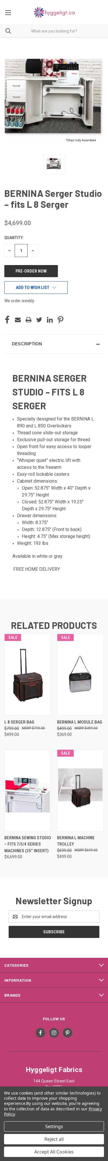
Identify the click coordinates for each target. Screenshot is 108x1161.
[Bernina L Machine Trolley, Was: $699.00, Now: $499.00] (80, 790)
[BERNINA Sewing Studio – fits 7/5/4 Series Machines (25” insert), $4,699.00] (27, 790)
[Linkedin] (50, 320)
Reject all (54, 1139)
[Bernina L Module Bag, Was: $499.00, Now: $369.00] (80, 675)
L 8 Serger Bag (19, 722)
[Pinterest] (60, 320)
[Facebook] (7, 320)
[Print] (28, 320)
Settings (54, 1126)
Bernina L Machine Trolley (76, 841)
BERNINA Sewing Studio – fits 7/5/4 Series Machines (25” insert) (27, 844)
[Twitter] (39, 320)
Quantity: (14, 237)
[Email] (18, 320)
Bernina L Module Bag (79, 722)
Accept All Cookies (54, 1152)
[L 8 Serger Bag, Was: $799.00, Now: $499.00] (27, 675)
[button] (54, 344)
